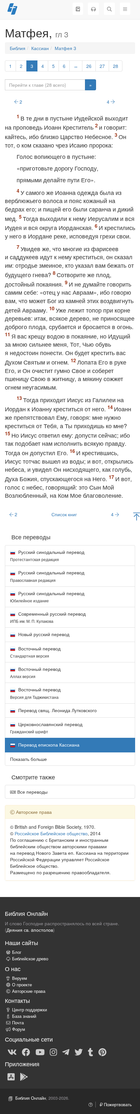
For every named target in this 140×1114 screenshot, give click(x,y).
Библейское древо (30, 959)
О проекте (22, 985)
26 (88, 66)
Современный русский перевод (48, 617)
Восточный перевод (35, 652)
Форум (18, 1029)
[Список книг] (78, 9)
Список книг (64, 514)
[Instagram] (53, 1051)
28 (115, 66)
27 (102, 66)
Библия (17, 48)
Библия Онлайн (30, 1098)
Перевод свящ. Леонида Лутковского (57, 710)
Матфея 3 (65, 48)
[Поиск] (109, 9)
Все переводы (32, 791)
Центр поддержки (29, 1010)
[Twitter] (79, 1051)
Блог (16, 952)
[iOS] (11, 1076)
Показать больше (28, 759)
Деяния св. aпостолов (30, 930)
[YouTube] (40, 1051)
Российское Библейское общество (51, 833)
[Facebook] (26, 1051)
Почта (18, 1023)
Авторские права (28, 991)
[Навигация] (125, 9)
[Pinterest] (102, 1051)
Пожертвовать (117, 1105)
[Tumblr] (90, 1051)
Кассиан (40, 48)
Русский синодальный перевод (47, 555)
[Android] (24, 1076)
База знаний (24, 1016)
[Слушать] (93, 9)
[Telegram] (65, 1051)
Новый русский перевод (43, 634)
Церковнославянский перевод (46, 727)
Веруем (19, 978)
